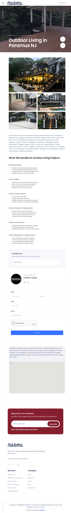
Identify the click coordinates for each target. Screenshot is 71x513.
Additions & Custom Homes (15, 478)
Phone (13, 311)
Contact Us (31, 478)
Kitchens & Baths (12, 481)
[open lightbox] (37, 74)
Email (12, 301)
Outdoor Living (12, 487)
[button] (3, 3)
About (29, 474)
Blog (29, 484)
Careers (30, 481)
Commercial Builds (13, 491)
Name (12, 292)
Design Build (11, 474)
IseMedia (42, 510)
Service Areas (31, 487)
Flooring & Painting (13, 484)
